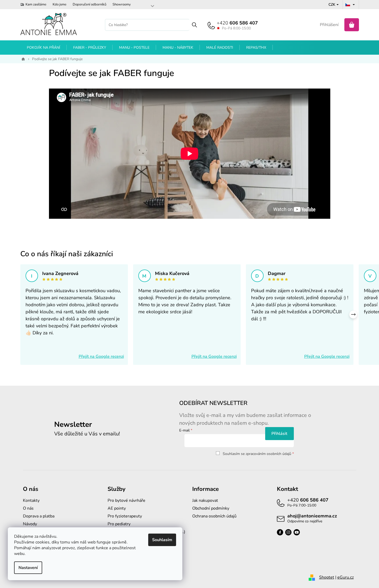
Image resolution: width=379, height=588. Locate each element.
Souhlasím (162, 540)
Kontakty (31, 500)
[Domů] (22, 59)
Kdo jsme (59, 4)
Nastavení (28, 568)
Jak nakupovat (205, 500)
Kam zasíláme (36, 4)
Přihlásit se (279, 433)
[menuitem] (43, 47)
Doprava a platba (38, 516)
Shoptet (326, 577)
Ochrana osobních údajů (214, 516)
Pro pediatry (119, 524)
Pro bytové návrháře (126, 500)
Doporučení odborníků (89, 4)
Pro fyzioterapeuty (125, 516)
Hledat (194, 25)
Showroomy (122, 4)
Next (353, 314)
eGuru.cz (345, 577)
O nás (28, 508)
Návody (30, 524)
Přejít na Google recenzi (101, 356)
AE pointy (117, 508)
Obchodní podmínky (210, 508)
